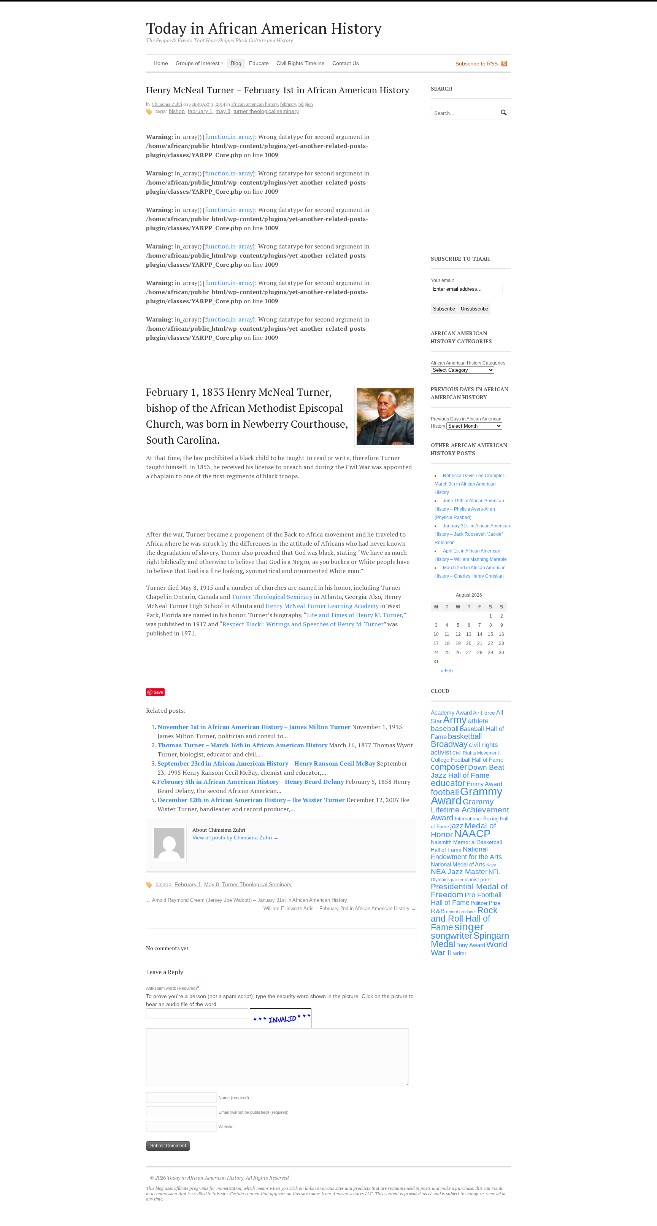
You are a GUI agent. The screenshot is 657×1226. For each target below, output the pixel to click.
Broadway (449, 744)
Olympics (440, 879)
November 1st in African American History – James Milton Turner (254, 727)
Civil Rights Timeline (300, 63)
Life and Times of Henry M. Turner (354, 615)
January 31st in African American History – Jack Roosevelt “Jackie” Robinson (472, 534)
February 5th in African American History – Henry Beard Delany (251, 781)
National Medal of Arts (458, 864)
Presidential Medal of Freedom (469, 890)
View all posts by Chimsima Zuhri (235, 837)
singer (469, 927)
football (445, 792)
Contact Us (345, 63)
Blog (236, 63)
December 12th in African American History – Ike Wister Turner (251, 800)
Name (234, 1097)
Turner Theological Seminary (266, 111)
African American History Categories (468, 363)
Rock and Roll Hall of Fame (464, 918)
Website (226, 1126)
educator (448, 783)
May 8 (223, 111)
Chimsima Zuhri (167, 104)
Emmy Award (484, 784)
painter (457, 879)
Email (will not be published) (254, 1112)
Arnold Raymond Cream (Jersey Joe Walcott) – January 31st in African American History (246, 900)
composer (449, 767)
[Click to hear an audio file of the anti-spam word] (280, 1013)
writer (460, 953)
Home (161, 63)
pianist (472, 879)
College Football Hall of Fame (467, 759)
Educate (259, 63)
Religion (305, 104)
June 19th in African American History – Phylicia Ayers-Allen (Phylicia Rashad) (469, 509)
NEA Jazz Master (459, 872)
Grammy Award (467, 796)
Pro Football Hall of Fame (466, 898)
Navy (491, 865)
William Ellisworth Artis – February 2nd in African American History (339, 908)
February (288, 104)
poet (485, 879)
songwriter (451, 935)
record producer (461, 911)
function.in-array (229, 136)
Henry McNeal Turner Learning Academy (322, 606)
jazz (456, 826)
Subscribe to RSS (476, 64)
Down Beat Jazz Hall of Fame (467, 771)
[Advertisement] (287, 362)
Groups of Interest (195, 64)
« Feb (447, 671)
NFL (494, 871)
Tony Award (470, 945)
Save (158, 692)
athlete (478, 721)
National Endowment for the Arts (466, 853)
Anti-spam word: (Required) (171, 988)
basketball (465, 736)
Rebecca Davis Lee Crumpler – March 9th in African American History (471, 484)
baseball (445, 728)
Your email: (442, 280)
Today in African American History (264, 28)
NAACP (472, 833)
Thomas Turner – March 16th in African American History (243, 745)
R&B (438, 911)
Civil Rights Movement (475, 753)
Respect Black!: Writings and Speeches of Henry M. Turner (303, 624)
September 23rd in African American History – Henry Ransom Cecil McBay (267, 763)
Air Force (484, 713)
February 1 (200, 111)
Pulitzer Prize (485, 903)
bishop (177, 111)
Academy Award (451, 712)
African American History (254, 104)
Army (455, 720)
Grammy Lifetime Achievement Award (470, 809)
